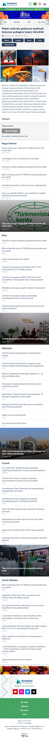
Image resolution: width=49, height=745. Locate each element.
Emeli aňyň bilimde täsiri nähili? (15, 259)
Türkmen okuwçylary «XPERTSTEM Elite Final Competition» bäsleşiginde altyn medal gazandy (22, 278)
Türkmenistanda (9, 45)
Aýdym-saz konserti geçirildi (14, 415)
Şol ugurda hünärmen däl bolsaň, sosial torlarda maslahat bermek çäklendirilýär (23, 606)
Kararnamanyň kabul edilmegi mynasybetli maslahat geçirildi (24, 539)
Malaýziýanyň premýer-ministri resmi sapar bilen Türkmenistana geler (22, 520)
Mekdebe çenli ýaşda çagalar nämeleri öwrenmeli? (23, 288)
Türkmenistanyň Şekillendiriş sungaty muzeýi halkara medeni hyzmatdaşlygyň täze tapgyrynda (23, 364)
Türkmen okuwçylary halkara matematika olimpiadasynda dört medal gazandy (19, 297)
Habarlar (6, 40)
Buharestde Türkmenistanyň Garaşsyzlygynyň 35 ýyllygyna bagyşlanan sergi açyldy (22, 395)
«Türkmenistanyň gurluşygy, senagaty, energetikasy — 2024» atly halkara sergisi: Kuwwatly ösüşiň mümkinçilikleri (23, 649)
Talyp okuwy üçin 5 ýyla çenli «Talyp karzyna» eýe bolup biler (23, 149)
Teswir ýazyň (11, 130)
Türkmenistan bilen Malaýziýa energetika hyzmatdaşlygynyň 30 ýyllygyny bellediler (20, 500)
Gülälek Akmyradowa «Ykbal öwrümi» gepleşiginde (24, 185)
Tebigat (39, 40)
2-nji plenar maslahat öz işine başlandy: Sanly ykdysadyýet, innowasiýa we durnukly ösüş (21, 616)
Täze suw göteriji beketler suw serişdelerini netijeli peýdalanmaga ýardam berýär (23, 194)
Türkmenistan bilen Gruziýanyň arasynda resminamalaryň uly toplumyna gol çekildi (20, 479)
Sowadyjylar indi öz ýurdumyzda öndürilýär (20, 158)
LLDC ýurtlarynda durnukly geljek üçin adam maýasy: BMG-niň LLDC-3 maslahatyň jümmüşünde (24, 627)
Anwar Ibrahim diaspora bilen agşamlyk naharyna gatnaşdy (23, 510)
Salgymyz (24, 706)
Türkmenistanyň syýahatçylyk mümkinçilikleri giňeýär (21, 354)
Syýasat (29, 40)
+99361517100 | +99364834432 (31, 729)
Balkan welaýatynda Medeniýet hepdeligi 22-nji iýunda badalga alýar (22, 374)
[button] (46, 22)
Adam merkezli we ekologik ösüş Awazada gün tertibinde (22, 637)
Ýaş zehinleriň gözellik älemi (14, 423)
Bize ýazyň (24, 710)
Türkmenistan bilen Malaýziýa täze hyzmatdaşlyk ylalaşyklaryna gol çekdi (23, 489)
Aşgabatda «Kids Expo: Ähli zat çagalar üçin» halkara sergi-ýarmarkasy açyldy (21, 596)
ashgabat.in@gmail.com (37, 726)
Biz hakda (24, 702)
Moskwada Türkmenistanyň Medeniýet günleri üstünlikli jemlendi (21, 385)
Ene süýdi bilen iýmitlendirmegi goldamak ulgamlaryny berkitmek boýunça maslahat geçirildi (23, 469)
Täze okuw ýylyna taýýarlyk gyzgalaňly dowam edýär (24, 167)
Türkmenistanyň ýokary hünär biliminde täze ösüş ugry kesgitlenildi (23, 307)
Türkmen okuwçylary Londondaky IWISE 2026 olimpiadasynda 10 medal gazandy (21, 268)
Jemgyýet (18, 40)
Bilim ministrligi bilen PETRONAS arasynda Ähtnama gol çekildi (24, 175)
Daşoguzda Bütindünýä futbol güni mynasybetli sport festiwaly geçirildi (22, 405)
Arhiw (24, 714)
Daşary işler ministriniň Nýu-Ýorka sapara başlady (23, 530)
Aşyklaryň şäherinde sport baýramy (17, 659)
